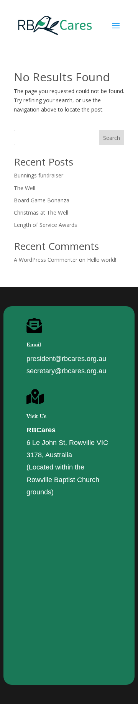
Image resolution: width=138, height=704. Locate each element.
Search (111, 137)
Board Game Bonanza (41, 200)
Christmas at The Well (41, 212)
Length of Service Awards (45, 224)
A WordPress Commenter (45, 259)
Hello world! (101, 259)
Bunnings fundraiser (38, 175)
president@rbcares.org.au (66, 359)
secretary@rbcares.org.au (66, 371)
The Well (24, 188)
